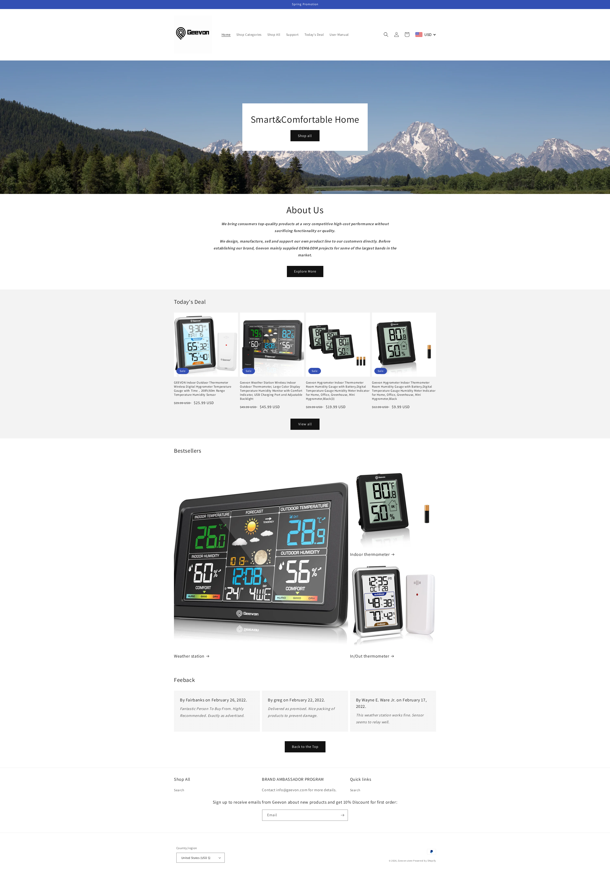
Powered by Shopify (424, 860)
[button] (386, 34)
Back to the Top (305, 746)
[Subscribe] (342, 815)
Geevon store (405, 860)
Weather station (189, 656)
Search (179, 790)
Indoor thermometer (370, 554)
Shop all (305, 135)
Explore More (305, 271)
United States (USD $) (195, 858)
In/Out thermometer (369, 656)
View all (305, 424)
